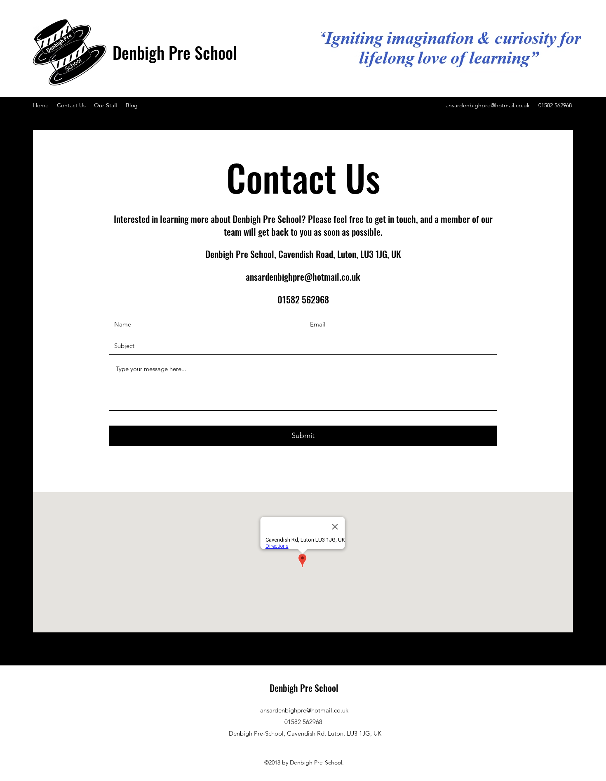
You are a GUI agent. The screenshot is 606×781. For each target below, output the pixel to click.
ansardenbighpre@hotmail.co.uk (488, 105)
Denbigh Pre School (175, 52)
